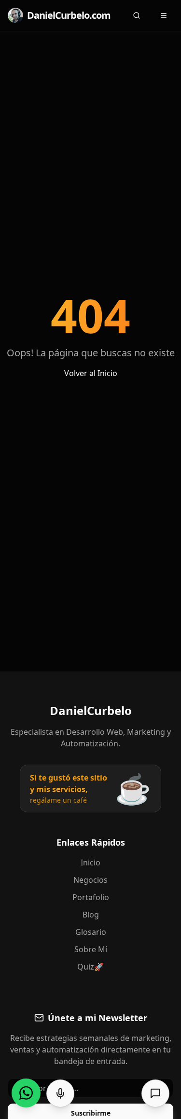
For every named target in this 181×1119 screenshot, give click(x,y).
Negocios (90, 880)
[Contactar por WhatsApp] (26, 1093)
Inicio (90, 862)
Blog (91, 914)
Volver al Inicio (90, 373)
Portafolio (90, 897)
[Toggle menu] (163, 15)
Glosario (90, 932)
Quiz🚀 (90, 966)
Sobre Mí (90, 949)
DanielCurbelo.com (69, 15)
